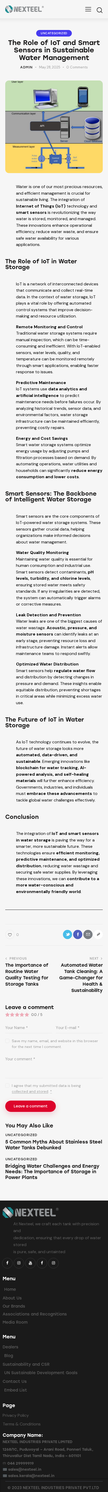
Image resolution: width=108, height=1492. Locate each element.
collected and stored (30, 1091)
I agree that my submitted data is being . (46, 1088)
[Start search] (99, 10)
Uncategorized (54, 33)
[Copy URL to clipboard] (98, 934)
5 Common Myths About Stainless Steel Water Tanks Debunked (53, 1145)
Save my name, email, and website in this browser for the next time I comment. (55, 1044)
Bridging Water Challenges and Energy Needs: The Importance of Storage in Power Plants (52, 1171)
